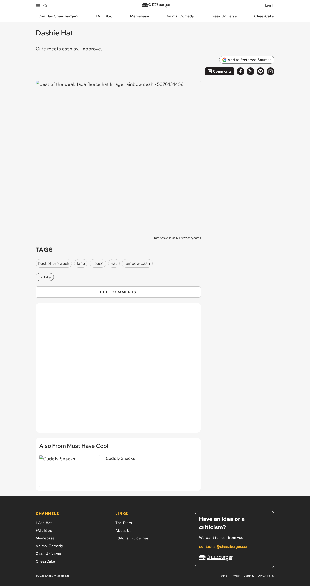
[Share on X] (250, 71)
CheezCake (45, 561)
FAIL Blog (44, 530)
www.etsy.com (190, 238)
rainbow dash (137, 263)
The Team (123, 522)
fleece (97, 263)
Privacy (235, 575)
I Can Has (44, 522)
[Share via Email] (270, 71)
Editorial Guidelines (132, 538)
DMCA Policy (266, 575)
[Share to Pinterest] (260, 71)
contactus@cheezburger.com (224, 546)
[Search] (45, 5)
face (81, 263)
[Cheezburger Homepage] (156, 6)
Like (47, 277)
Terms (223, 575)
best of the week (53, 263)
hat (114, 263)
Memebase (45, 538)
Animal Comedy (49, 546)
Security (249, 575)
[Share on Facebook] (240, 71)
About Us (123, 530)
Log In (269, 5)
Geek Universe (48, 553)
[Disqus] (118, 370)
